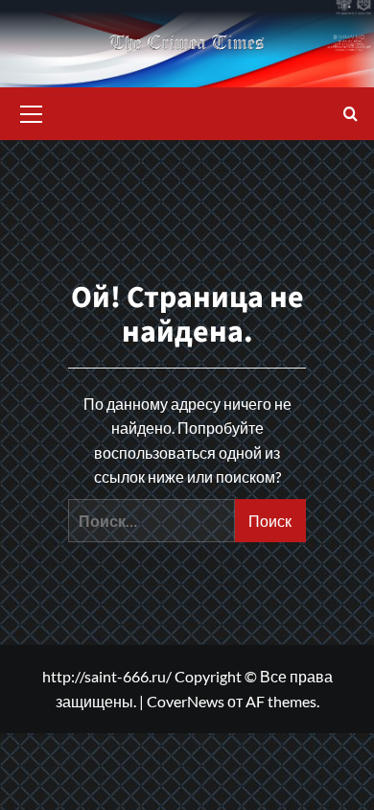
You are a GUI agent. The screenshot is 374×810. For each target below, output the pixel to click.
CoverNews (185, 701)
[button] (31, 111)
